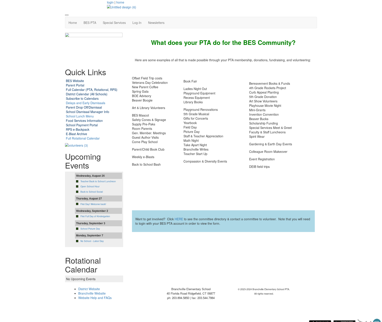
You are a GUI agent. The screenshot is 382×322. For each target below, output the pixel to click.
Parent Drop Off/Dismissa (83, 107)
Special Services (114, 22)
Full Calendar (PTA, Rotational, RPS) (91, 89)
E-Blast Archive (76, 134)
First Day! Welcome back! (93, 204)
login (110, 2)
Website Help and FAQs (95, 297)
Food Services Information (84, 120)
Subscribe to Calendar (81, 98)
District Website (89, 289)
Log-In (136, 22)
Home (73, 22)
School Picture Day (90, 228)
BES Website (75, 81)
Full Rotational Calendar (83, 138)
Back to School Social (91, 191)
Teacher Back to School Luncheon (98, 181)
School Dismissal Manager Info (87, 111)
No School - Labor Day (92, 241)
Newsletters (156, 22)
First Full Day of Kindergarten (95, 216)
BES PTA (90, 22)
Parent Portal (75, 85)
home (120, 2)
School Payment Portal (82, 125)
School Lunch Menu (80, 116)
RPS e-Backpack (77, 129)
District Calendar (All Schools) (86, 94)
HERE (179, 219)
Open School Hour (89, 186)
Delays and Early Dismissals (85, 103)
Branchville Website (92, 293)
